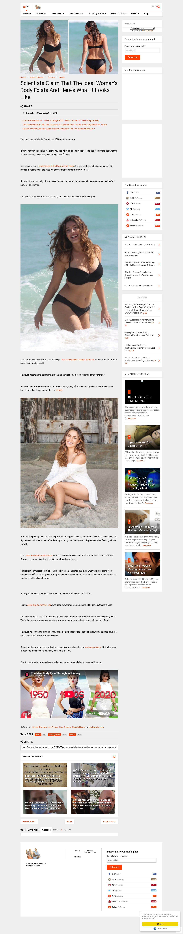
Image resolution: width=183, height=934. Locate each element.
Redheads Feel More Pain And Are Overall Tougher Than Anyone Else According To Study (42, 779)
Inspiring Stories (96, 13)
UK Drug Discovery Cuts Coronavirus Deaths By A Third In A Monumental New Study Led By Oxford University (44, 805)
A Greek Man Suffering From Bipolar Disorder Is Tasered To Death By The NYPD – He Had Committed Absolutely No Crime (92, 804)
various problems (93, 647)
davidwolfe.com (96, 727)
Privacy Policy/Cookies (90, 851)
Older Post (109, 822)
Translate (149, 31)
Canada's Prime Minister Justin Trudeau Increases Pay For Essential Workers (59, 128)
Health (134, 13)
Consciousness (76, 13)
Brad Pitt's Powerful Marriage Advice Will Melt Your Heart (140, 569)
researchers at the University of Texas (56, 166)
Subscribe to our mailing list (135, 46)
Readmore (132, 418)
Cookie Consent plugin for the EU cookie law (160, 928)
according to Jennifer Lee (39, 605)
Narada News (78, 727)
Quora (35, 727)
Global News (41, 13)
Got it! (160, 924)
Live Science (65, 727)
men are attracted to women (39, 555)
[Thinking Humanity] (38, 8)
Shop (146, 13)
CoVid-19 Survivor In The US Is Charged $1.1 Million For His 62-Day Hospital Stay (61, 120)
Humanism (57, 13)
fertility (59, 390)
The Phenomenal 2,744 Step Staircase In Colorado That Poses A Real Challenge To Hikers (65, 124)
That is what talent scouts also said (77, 359)
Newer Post (29, 822)
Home (28, 13)
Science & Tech (118, 13)
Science (51, 77)
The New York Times (48, 727)
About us (77, 857)
